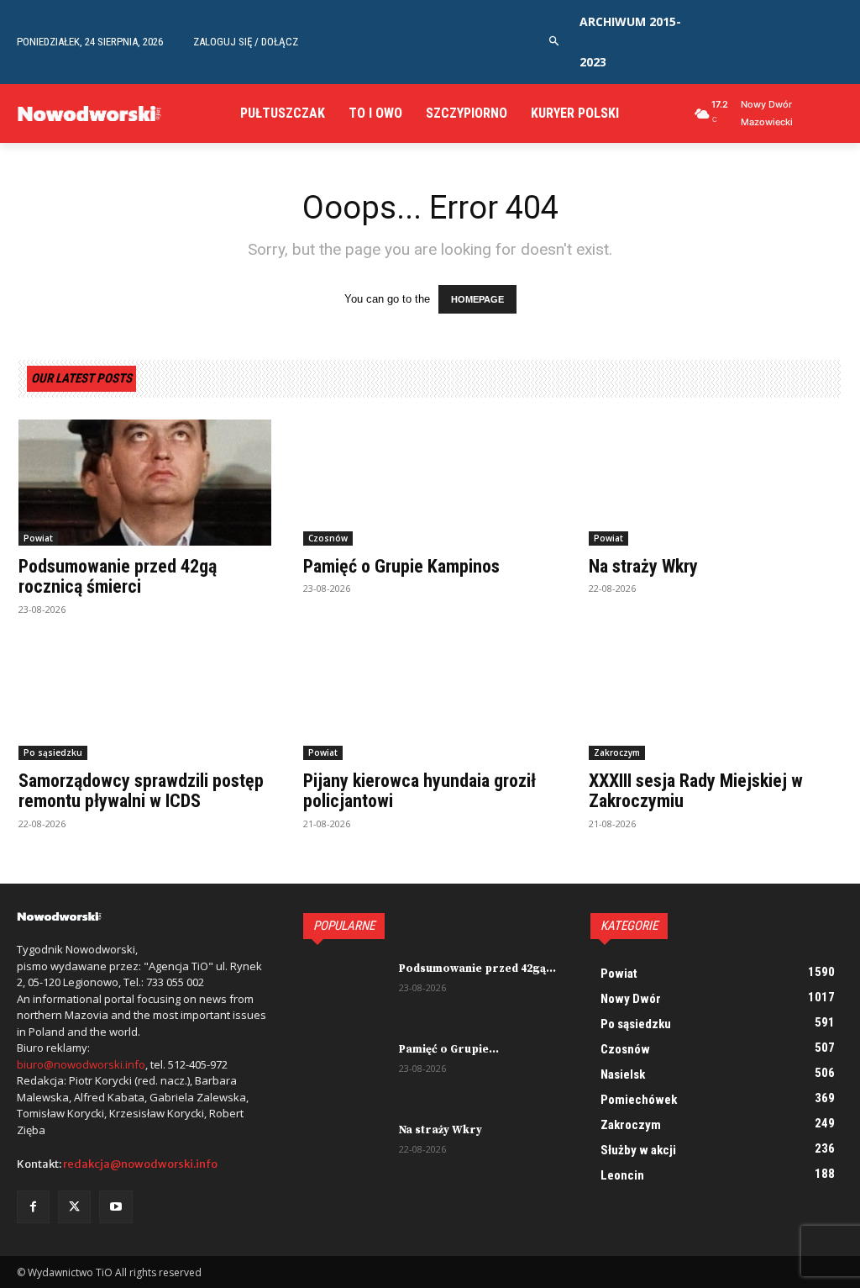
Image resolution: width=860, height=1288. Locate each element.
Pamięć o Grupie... (449, 1049)
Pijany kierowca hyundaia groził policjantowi (419, 790)
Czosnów (328, 538)
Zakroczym (617, 752)
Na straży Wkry (643, 566)
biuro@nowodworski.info (81, 1064)
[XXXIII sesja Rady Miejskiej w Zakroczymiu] (715, 697)
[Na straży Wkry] (715, 483)
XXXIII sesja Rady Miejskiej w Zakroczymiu (696, 790)
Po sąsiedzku (53, 752)
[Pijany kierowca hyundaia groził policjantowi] (429, 697)
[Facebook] (33, 1206)
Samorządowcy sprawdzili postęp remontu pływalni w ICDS (141, 790)
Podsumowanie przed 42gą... (477, 968)
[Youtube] (115, 1206)
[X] (74, 1206)
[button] (555, 42)
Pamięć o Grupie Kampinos (401, 566)
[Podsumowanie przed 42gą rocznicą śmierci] (144, 483)
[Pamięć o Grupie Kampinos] (429, 483)
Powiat (38, 538)
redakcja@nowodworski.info (140, 1164)
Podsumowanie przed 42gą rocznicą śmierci (117, 576)
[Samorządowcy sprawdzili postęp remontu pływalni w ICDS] (144, 697)
